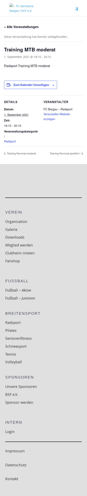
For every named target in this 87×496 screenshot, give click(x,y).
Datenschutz (15, 464)
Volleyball (13, 361)
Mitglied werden (19, 245)
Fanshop (12, 260)
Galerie (11, 229)
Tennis (10, 354)
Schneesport (16, 346)
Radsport (10, 141)
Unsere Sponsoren (21, 386)
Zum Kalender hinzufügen (31, 85)
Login (10, 431)
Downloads (14, 237)
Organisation (16, 221)
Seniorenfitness (18, 338)
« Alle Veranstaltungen (21, 26)
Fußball (18, 290)
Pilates (11, 330)
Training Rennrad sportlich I (65, 153)
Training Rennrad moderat (21, 153)
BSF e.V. (11, 394)
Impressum (15, 450)
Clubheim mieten (20, 253)
